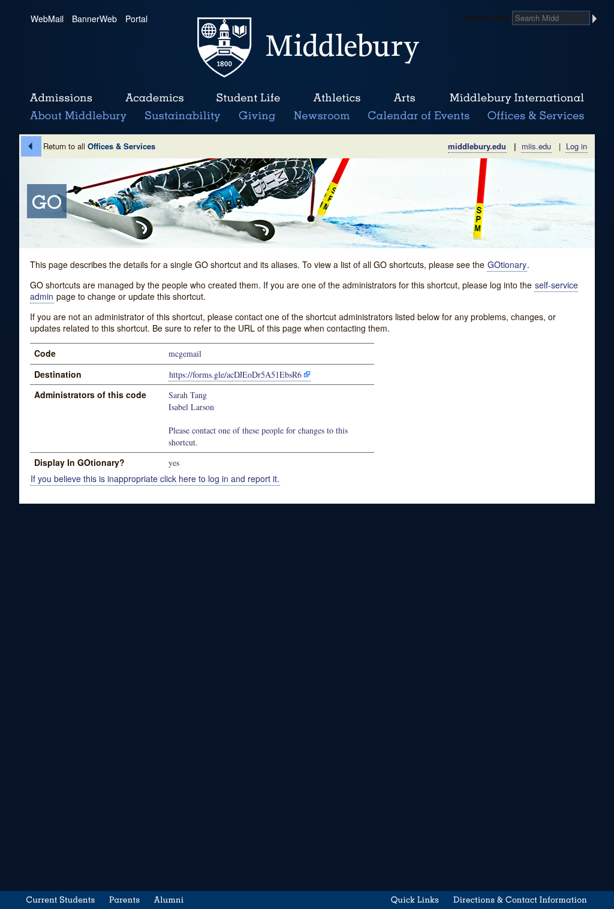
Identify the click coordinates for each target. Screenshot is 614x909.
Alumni (169, 900)
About (78, 116)
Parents (124, 900)
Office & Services (536, 116)
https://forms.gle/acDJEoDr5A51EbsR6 (235, 374)
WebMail (47, 19)
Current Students (60, 900)
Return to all (99, 146)
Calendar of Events (420, 116)
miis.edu (536, 146)
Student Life (248, 98)
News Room (321, 116)
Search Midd (486, 17)
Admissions (61, 98)
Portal (136, 19)
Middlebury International (517, 98)
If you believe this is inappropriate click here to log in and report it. (155, 478)
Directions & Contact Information (520, 900)
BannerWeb (94, 19)
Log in (576, 146)
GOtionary (506, 264)
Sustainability (181, 116)
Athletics (336, 98)
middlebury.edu (477, 146)
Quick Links (415, 900)
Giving (255, 116)
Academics (154, 98)
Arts (404, 98)
